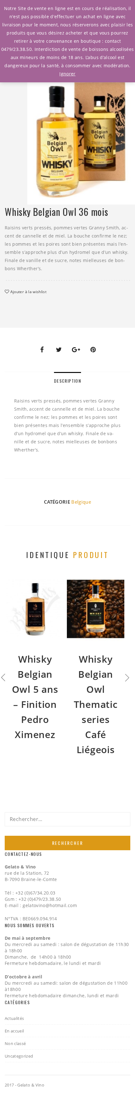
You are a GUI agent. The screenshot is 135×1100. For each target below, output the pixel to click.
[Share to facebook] (42, 350)
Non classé (15, 1043)
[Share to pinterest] (93, 350)
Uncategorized (19, 1056)
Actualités (14, 1018)
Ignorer (67, 74)
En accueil (14, 1031)
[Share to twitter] (59, 350)
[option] (81, 127)
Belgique (81, 502)
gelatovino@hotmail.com (50, 905)
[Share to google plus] (76, 350)
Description (67, 380)
